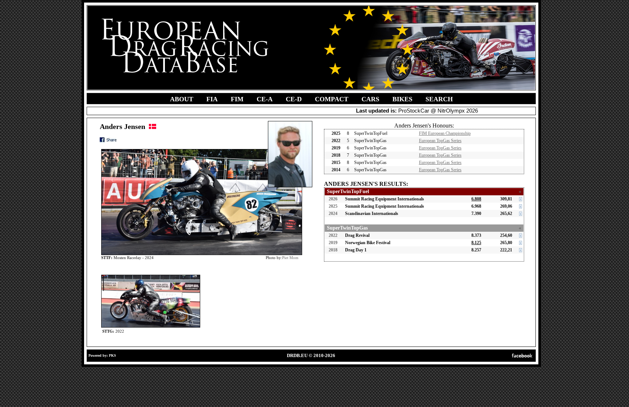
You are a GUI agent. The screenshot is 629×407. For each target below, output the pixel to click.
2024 (333, 213)
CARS (370, 99)
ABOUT (181, 99)
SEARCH (439, 99)
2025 (333, 206)
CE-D (294, 99)
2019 (333, 242)
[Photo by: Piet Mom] (150, 276)
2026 (333, 198)
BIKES (402, 99)
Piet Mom (290, 257)
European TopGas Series (440, 140)
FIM (237, 99)
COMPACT (331, 99)
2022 (333, 235)
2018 (333, 250)
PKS (112, 355)
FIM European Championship (445, 133)
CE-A (265, 99)
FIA (212, 99)
